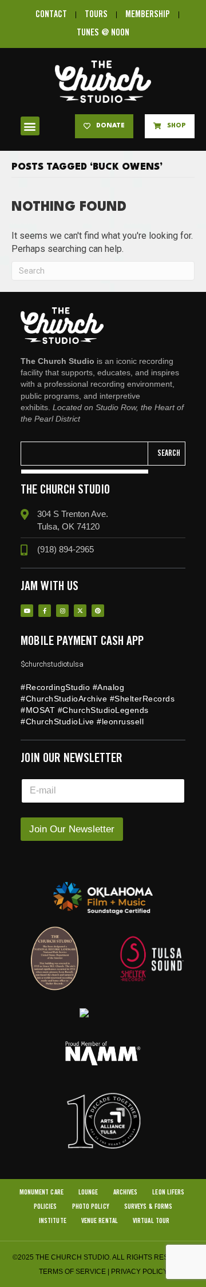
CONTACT (51, 14)
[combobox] (84, 453)
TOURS (96, 14)
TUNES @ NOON (103, 33)
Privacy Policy (139, 1272)
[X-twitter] (80, 610)
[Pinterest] (98, 610)
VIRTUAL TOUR (151, 1221)
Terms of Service (72, 1272)
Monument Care (41, 1192)
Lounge (88, 1192)
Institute (52, 1221)
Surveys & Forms (148, 1207)
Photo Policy (90, 1207)
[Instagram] (62, 610)
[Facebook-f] (44, 610)
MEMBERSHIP (147, 14)
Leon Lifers (168, 1192)
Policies (45, 1207)
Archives (125, 1192)
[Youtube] (27, 610)
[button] (30, 126)
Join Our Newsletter (71, 829)
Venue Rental (99, 1221)
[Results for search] (84, 472)
